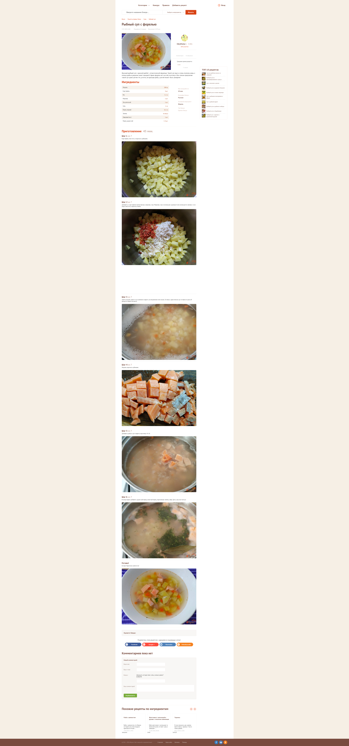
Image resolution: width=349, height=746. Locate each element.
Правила (165, 5)
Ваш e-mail (127, 670)
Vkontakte (168, 644)
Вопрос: (126, 675)
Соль (124, 106)
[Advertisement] (159, 279)
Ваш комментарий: (129, 686)
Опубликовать (130, 695)
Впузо (123, 19)
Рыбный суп (152, 19)
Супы (145, 19)
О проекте (160, 742)
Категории (142, 5)
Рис (124, 95)
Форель (125, 87)
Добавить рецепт (179, 5)
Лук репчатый (127, 102)
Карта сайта (169, 742)
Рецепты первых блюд (134, 19)
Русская (180, 98)
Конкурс (156, 5)
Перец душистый (128, 121)
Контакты (177, 742)
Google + (152, 644)
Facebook (134, 644)
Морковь (125, 98)
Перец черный (127, 110)
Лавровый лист (127, 117)
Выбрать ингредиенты (174, 12)
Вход (223, 5)
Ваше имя (126, 664)
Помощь (184, 742)
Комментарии (179, 55)
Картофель (126, 91)
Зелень (125, 113)
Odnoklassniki (186, 644)
